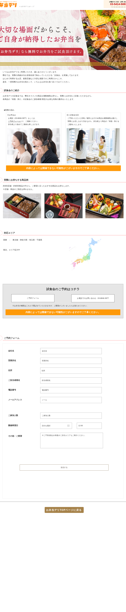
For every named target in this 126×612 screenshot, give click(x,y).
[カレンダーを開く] (68, 426)
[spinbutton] (89, 426)
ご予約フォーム (14, 121)
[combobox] (71, 371)
